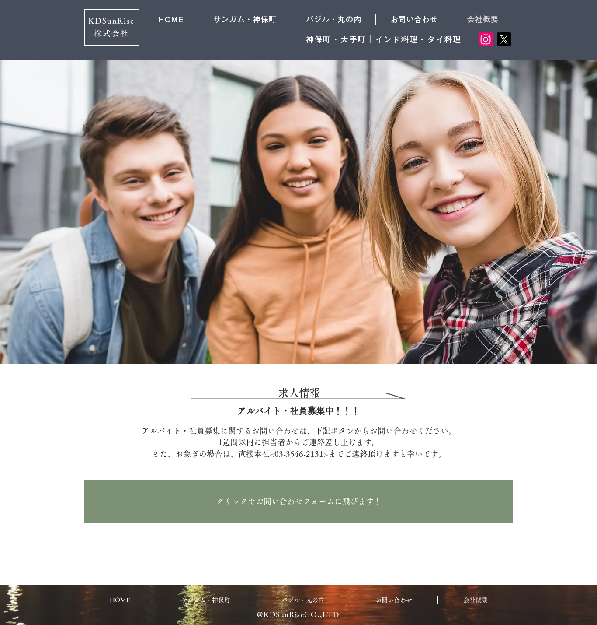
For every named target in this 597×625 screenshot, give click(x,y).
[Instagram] (486, 39)
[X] (504, 39)
